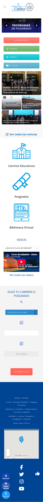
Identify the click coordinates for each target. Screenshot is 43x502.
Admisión (25, 398)
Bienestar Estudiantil (20, 402)
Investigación (17, 419)
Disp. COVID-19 (24, 423)
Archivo (8, 402)
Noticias (17, 398)
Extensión (27, 419)
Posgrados (21, 196)
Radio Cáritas (6, 487)
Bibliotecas (9, 409)
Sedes (15, 423)
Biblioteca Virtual (21, 227)
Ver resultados (21, 354)
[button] (37, 473)
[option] (21, 97)
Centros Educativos (21, 166)
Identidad (12, 416)
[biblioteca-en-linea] (21, 212)
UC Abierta (19, 409)
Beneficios (6, 478)
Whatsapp (13, 49)
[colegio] (21, 151)
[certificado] (21, 181)
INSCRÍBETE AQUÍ (21, 40)
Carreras (21, 416)
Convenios (17, 412)
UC (4, 84)
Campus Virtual (30, 409)
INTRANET (13, 57)
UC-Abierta (13, 65)
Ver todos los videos (22, 275)
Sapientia (26, 412)
